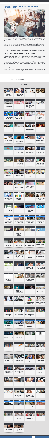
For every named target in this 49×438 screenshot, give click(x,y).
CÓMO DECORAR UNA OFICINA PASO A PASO (40, 222)
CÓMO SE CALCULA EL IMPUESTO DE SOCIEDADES (40, 257)
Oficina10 (7, 1)
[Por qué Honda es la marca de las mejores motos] (30, 368)
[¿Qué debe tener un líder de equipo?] (8, 125)
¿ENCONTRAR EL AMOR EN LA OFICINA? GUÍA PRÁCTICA (19, 106)
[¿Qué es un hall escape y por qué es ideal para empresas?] (40, 125)
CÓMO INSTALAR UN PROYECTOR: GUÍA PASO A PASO (8, 245)
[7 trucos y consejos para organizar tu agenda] (8, 172)
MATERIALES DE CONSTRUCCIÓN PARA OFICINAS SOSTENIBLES (40, 349)
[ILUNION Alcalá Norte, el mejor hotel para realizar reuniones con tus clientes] (40, 287)
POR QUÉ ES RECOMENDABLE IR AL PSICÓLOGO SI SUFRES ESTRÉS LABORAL (19, 372)
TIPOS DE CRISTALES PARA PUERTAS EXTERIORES (8, 418)
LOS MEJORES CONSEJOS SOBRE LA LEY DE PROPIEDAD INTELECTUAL (8, 337)
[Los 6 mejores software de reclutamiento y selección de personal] (19, 322)
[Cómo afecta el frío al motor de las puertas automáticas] (8, 206)
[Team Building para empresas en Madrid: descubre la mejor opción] (40, 403)
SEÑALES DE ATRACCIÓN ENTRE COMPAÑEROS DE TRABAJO (40, 395)
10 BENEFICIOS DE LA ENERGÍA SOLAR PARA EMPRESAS (19, 152)
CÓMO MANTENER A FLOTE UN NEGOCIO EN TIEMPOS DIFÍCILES (19, 245)
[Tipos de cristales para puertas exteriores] (8, 414)
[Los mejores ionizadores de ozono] (40, 333)
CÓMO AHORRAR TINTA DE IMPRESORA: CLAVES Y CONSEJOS (19, 210)
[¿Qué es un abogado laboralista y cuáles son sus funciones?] (30, 125)
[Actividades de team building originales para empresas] (8, 183)
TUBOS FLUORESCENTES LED (19, 349)
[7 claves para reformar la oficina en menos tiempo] (30, 160)
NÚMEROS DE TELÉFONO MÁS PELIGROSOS (29, 349)
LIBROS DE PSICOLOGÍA (8, 349)
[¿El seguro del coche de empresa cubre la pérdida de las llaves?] (8, 102)
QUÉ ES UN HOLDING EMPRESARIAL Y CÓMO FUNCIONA (8, 395)
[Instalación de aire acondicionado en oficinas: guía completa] (19, 299)
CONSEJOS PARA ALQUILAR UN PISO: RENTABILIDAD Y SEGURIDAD (19, 268)
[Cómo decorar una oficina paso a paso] (40, 218)
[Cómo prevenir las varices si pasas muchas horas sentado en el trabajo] (30, 252)
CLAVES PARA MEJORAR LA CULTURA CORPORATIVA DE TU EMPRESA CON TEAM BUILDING (30, 199)
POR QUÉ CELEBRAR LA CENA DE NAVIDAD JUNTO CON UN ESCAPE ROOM (8, 372)
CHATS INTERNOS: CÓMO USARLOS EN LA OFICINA (8, 199)
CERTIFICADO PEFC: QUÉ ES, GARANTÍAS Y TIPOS (40, 187)
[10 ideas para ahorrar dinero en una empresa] (8, 160)
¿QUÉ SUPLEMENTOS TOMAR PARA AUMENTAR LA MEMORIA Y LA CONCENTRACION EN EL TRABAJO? (40, 141)
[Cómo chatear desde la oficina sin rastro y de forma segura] (40, 206)
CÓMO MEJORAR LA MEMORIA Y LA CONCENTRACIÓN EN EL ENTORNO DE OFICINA (8, 257)
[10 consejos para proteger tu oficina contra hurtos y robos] (40, 148)
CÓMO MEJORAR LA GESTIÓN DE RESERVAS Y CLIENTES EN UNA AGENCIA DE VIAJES (40, 245)
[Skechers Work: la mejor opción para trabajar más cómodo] (8, 403)
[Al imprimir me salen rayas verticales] (30, 183)
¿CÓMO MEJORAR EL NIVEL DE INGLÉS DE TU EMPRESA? (8, 95)
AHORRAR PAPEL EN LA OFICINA (19, 187)
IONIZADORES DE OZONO (40, 337)
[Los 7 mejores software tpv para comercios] (40, 322)
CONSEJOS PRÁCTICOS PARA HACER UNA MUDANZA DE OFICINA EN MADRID (19, 280)
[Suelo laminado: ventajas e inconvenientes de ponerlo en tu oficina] (30, 403)
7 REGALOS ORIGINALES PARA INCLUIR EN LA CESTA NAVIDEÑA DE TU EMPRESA (40, 164)
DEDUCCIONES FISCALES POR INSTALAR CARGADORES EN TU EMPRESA (40, 280)
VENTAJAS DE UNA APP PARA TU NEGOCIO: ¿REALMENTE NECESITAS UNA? (19, 430)
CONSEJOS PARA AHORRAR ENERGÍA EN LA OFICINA (8, 268)
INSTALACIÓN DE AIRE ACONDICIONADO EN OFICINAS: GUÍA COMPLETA (19, 303)
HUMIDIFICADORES (30, 337)
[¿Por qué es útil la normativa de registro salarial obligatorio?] (30, 114)
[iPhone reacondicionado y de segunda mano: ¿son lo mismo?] (30, 299)
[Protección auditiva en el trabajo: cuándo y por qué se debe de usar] (8, 380)
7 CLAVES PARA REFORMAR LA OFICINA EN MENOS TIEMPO (30, 164)
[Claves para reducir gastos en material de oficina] (40, 195)
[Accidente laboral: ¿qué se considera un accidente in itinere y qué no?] (40, 172)
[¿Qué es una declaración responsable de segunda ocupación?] (8, 137)
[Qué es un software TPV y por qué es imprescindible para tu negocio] (19, 391)
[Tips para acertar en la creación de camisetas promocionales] (30, 414)
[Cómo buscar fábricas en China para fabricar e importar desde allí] (30, 206)
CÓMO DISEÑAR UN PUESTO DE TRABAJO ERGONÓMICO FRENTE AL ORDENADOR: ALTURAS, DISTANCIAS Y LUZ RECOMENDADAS (19, 234)
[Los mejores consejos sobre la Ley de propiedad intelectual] (8, 333)
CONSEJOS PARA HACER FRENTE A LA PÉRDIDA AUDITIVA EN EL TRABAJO (30, 268)
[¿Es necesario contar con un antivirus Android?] (8, 114)
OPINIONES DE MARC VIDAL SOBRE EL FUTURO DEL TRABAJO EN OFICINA (30, 361)
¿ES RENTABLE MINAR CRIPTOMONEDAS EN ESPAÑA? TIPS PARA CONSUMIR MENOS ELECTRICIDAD (19, 118)
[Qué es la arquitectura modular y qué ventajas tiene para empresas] (19, 380)
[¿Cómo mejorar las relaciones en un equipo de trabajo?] (19, 91)
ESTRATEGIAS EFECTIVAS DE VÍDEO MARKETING (40, 303)
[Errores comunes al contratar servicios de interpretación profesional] (19, 287)
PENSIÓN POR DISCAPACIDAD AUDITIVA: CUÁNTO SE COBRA (40, 361)
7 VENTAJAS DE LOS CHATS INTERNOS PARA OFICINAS (19, 176)
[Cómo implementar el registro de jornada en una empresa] (40, 229)
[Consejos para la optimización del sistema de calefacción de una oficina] (40, 264)
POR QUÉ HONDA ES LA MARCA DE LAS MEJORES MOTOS (30, 372)
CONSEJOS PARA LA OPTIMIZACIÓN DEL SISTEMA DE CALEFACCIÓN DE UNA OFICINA (40, 268)
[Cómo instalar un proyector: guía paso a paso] (8, 241)
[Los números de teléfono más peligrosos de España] (30, 345)
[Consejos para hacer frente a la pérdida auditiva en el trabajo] (30, 264)
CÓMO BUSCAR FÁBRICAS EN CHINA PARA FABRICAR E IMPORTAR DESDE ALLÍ (29, 210)
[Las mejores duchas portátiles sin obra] (19, 310)
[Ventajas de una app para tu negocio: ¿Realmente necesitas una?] (19, 426)
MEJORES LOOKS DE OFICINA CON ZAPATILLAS (9, 361)
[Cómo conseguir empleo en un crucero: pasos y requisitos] (19, 218)
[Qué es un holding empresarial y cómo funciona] (8, 391)
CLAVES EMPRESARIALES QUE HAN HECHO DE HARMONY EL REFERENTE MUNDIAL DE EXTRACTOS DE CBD (19, 199)
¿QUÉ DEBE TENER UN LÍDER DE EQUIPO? (8, 129)
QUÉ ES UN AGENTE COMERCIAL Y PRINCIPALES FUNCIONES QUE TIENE (40, 384)
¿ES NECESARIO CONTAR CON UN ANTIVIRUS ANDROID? (9, 118)
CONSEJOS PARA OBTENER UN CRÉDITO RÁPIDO (8, 280)
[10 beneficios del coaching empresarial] (30, 148)
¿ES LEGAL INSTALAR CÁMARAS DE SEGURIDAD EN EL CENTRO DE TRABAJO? (29, 106)
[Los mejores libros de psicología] (8, 345)
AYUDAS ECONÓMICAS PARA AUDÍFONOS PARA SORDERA (40, 118)
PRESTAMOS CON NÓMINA (8, 152)
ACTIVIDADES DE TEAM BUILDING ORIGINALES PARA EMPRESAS (9, 187)
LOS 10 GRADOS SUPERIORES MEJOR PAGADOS (40, 314)
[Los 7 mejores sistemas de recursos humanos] (30, 322)
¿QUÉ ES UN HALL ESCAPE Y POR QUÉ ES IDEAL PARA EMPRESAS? (40, 129)
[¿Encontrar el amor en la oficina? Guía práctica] (19, 102)
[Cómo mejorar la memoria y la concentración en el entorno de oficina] (8, 252)
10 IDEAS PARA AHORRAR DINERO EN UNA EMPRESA (8, 164)
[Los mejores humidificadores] (30, 333)
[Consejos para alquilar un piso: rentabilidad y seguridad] (19, 264)
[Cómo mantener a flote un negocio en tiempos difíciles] (19, 241)
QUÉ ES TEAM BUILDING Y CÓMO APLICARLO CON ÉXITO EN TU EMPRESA (30, 384)
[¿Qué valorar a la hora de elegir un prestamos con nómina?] (8, 148)
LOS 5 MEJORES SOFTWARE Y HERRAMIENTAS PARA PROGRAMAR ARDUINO (8, 326)
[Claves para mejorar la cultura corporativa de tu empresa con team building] (30, 195)
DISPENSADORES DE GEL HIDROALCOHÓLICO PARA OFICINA (19, 337)
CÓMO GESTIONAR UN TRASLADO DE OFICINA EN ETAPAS (30, 233)
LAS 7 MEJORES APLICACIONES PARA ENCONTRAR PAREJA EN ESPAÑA (8, 314)
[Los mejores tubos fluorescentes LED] (19, 345)
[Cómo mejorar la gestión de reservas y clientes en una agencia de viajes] (40, 241)
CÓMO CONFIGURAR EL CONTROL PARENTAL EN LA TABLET (8, 222)
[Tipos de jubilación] (19, 414)
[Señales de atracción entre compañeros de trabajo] (40, 391)
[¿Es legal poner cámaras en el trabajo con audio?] (40, 102)
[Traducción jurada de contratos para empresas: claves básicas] (8, 426)
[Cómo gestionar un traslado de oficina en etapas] (30, 229)
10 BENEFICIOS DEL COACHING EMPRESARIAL (30, 152)
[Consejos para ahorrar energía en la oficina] (8, 264)
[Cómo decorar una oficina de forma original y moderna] (30, 218)
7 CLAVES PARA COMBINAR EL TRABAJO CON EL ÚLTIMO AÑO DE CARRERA (19, 164)
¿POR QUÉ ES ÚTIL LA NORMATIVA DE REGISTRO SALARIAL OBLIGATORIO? (30, 118)
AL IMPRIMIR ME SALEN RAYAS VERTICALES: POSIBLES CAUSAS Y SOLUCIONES (30, 187)
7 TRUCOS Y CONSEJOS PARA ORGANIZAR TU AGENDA (8, 176)
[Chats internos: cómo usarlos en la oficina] (8, 195)
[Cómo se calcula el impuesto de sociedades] (40, 252)
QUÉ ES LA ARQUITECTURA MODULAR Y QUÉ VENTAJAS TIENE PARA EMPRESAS (19, 384)
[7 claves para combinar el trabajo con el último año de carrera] (19, 160)
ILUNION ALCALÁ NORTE (40, 291)
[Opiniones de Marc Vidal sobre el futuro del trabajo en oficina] (30, 357)
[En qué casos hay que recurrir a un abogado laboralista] (8, 287)
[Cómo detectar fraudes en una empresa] (8, 229)
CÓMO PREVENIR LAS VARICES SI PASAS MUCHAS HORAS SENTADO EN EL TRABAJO (30, 257)
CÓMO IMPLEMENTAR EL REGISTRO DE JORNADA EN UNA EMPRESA (40, 233)
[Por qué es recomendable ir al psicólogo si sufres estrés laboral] (19, 368)
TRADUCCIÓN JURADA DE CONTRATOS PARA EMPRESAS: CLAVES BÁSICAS (8, 430)
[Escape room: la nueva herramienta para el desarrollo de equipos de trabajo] (30, 287)
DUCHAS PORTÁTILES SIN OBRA (19, 314)
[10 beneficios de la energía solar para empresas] (19, 148)
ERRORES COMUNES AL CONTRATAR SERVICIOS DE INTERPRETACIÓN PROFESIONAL (19, 291)
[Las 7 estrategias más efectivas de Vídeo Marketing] (40, 299)
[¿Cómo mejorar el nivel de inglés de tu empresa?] (8, 91)
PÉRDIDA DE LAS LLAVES (9, 106)
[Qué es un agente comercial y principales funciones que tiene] (40, 380)
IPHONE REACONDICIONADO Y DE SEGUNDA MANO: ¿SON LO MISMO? (29, 303)
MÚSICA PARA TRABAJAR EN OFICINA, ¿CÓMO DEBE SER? (19, 361)
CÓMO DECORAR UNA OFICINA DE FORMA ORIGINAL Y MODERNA (30, 222)
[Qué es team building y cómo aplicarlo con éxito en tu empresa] (30, 380)
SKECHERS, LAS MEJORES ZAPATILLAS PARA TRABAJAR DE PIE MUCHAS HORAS (19, 407)
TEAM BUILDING (40, 372)
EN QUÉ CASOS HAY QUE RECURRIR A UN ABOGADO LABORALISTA (8, 291)
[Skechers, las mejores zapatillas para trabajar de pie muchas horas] (19, 403)
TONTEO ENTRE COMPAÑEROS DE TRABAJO (40, 418)
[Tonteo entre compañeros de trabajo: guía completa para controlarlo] (40, 414)
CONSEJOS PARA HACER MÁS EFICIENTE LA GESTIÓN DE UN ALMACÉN (29, 176)
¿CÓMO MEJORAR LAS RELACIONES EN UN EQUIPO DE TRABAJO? (19, 95)
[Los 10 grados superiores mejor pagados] (40, 310)
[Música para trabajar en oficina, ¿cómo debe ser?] (19, 357)
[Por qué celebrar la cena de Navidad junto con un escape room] (8, 368)
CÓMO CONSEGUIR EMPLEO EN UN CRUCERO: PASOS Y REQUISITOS (19, 222)
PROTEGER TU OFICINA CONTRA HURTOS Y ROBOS (40, 152)
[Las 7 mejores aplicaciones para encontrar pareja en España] (8, 310)
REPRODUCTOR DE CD (29, 141)
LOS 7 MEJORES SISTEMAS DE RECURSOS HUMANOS (29, 326)
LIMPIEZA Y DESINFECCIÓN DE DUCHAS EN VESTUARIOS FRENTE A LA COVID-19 (29, 314)
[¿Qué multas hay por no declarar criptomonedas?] (19, 137)
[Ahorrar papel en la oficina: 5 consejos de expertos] (19, 183)
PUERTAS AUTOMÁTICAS (9, 210)
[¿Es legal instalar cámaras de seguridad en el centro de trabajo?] (30, 102)
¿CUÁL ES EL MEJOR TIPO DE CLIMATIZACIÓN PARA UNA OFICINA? (29, 95)
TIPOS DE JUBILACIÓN (19, 418)
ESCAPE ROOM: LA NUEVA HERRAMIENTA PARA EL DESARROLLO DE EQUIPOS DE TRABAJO (29, 291)
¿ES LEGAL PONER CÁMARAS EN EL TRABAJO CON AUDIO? (40, 106)
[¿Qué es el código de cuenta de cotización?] (19, 125)
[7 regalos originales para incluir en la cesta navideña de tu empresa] (40, 160)
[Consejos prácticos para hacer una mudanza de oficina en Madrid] (19, 276)
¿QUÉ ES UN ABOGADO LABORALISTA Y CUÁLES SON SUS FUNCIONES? (30, 129)
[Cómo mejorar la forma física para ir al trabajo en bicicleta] (30, 241)
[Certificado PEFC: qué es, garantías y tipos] (40, 183)
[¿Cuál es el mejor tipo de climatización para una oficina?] (30, 91)
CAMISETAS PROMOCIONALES (29, 418)
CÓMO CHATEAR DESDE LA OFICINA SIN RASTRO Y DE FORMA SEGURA (40, 210)
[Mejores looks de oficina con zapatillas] (8, 357)
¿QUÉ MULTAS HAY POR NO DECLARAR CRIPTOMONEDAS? (19, 141)
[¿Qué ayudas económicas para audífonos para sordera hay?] (40, 114)
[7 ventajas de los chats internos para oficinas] (19, 172)
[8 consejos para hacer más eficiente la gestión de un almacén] (30, 172)
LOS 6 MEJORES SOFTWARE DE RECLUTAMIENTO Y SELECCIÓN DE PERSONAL (19, 326)
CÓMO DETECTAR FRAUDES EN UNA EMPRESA (8, 233)
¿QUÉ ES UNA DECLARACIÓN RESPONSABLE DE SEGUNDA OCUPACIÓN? (8, 141)
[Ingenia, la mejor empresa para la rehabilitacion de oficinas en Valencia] (8, 299)
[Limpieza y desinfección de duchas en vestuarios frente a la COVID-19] (30, 310)
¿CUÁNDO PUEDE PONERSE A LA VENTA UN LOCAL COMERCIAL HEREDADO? (40, 95)
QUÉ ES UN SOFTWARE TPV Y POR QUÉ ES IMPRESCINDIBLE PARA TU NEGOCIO (19, 395)
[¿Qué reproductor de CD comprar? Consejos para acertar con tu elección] (30, 137)
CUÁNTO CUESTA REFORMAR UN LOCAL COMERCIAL (30, 280)
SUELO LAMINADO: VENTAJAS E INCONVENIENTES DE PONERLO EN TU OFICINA (30, 407)
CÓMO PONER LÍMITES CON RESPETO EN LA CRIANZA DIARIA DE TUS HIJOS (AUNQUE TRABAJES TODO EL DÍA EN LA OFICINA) (19, 256)
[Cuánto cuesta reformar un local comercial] (30, 276)
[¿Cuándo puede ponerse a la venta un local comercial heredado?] (40, 91)
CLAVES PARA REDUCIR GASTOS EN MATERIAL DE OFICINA (40, 199)
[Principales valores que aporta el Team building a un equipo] (40, 368)
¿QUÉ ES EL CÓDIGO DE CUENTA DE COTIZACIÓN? (19, 129)
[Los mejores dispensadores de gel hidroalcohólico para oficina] (19, 333)
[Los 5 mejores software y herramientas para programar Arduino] (8, 322)
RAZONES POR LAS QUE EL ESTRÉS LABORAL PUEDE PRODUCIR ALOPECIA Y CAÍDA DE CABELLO (30, 395)
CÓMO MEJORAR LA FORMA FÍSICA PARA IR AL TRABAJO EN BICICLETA (29, 245)
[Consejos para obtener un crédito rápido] (8, 276)
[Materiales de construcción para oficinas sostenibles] (40, 345)
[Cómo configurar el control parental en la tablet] (8, 218)
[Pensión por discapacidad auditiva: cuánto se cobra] (40, 357)
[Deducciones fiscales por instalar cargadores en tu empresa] (40, 276)
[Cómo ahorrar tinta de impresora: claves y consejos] (19, 206)
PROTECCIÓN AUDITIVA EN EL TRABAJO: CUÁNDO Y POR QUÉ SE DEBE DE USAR (8, 384)
